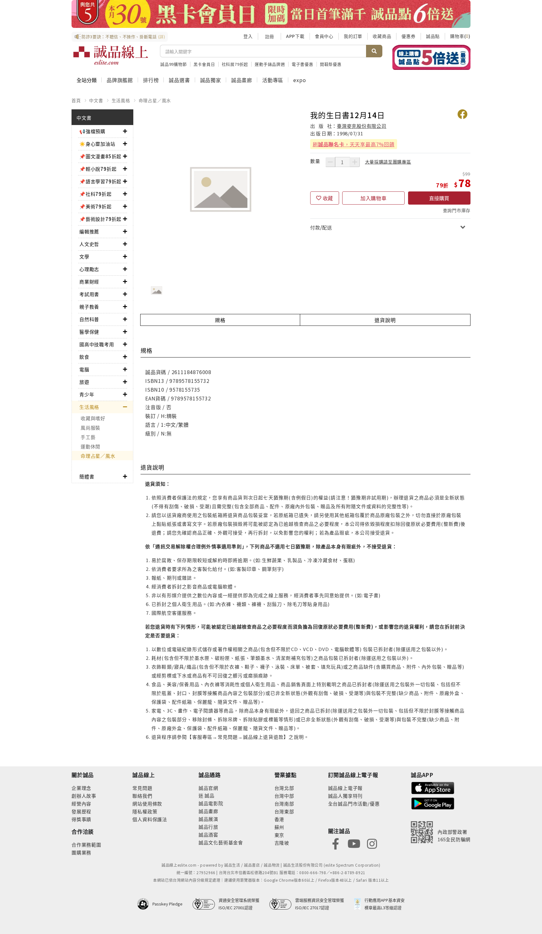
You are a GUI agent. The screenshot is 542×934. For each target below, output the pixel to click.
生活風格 (121, 100)
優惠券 (408, 36)
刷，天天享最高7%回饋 (354, 144)
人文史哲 (89, 244)
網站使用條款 (147, 803)
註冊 (269, 36)
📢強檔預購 (92, 131)
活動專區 (272, 80)
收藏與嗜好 (93, 418)
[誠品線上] (111, 55)
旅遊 (84, 381)
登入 (248, 36)
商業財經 (89, 281)
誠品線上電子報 (345, 788)
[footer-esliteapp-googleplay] (433, 803)
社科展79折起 (235, 64)
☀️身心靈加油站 (97, 143)
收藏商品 (382, 36)
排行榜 (151, 80)
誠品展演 (208, 819)
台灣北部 (284, 788)
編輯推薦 (89, 231)
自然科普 (89, 319)
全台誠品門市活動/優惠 (354, 803)
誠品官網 (208, 788)
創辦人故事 (84, 795)
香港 (279, 819)
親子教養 (89, 306)
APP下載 (295, 36)
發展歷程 (81, 811)
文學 (84, 256)
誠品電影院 (211, 803)
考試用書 (89, 294)
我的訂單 (353, 36)
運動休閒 (90, 446)
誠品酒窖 (208, 834)
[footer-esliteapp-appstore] (433, 787)
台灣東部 (284, 811)
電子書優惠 (302, 64)
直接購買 (439, 198)
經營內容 (81, 803)
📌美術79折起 (95, 206)
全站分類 (87, 80)
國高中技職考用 (96, 344)
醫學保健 (89, 331)
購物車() (460, 36)
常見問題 (142, 788)
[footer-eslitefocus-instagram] (372, 843)
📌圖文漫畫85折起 (100, 156)
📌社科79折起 (95, 193)
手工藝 (88, 437)
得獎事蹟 (81, 819)
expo (299, 80)
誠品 (209, 795)
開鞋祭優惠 (331, 64)
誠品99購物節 (173, 64)
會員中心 (324, 36)
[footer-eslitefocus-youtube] (353, 843)
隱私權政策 (144, 811)
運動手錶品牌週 (270, 64)
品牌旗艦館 (120, 80)
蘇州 (279, 827)
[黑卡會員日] (271, 14)
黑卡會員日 (204, 64)
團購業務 (81, 852)
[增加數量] (355, 162)
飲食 (84, 356)
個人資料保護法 (149, 819)
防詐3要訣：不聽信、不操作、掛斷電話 (123, 36)
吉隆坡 (281, 842)
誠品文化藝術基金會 (221, 842)
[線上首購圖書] (431, 57)
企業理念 (81, 788)
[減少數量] (330, 162)
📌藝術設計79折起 (100, 219)
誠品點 (433, 36)
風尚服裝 (90, 427)
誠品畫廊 (241, 80)
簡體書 (86, 476)
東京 (279, 835)
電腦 (84, 369)
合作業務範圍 (86, 844)
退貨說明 (385, 320)
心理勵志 (89, 269)
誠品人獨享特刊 (345, 795)
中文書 (96, 100)
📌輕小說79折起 (97, 168)
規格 (220, 320)
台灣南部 (284, 803)
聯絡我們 (142, 795)
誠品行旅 (208, 826)
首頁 (76, 100)
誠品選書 (179, 80)
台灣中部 (284, 795)
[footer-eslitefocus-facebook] (335, 843)
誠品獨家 (210, 80)
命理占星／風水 (155, 100)
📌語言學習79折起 (100, 181)
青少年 (86, 394)
